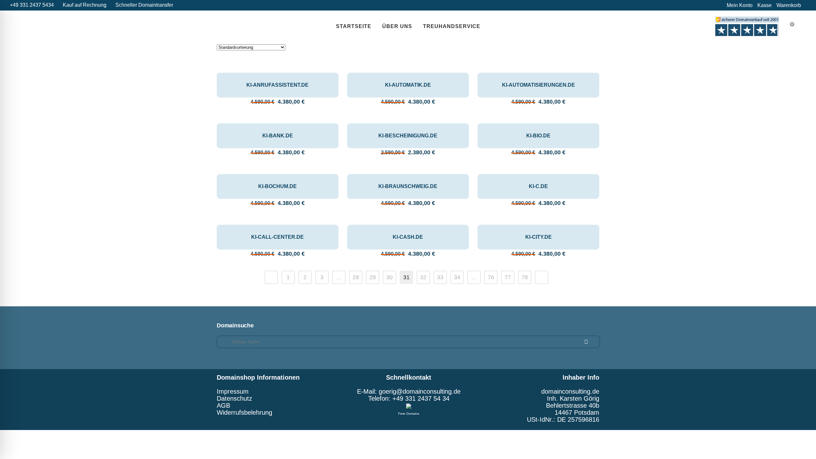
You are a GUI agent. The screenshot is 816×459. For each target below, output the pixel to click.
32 (423, 277)
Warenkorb (788, 5)
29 (372, 277)
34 (457, 277)
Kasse (764, 5)
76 (491, 277)
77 (508, 277)
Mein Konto (740, 5)
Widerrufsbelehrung (244, 412)
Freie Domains (408, 413)
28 (356, 277)
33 (440, 277)
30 (389, 277)
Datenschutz (234, 398)
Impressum (233, 391)
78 (524, 277)
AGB (223, 405)
